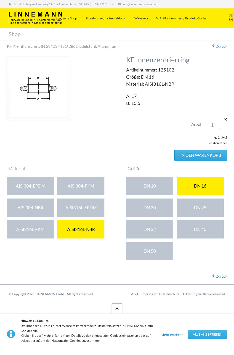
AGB (134, 294)
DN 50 (150, 251)
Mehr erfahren (172, 334)
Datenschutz (170, 294)
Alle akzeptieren (207, 334)
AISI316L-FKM (30, 229)
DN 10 (150, 185)
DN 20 (150, 207)
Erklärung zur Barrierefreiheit (204, 294)
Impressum (149, 294)
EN (231, 19)
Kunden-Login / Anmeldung (105, 18)
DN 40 (200, 229)
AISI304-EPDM (30, 185)
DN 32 (150, 229)
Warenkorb (142, 18)
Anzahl (197, 124)
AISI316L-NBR (81, 229)
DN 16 (200, 185)
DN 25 (200, 207)
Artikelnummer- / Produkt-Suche (183, 18)
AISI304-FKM (81, 185)
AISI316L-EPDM (81, 207)
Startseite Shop (66, 18)
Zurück (221, 46)
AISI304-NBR (30, 207)
